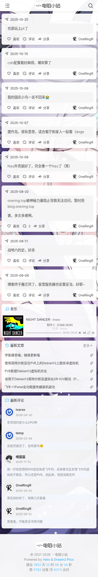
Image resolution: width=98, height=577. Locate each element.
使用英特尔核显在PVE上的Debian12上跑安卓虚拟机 (42, 363)
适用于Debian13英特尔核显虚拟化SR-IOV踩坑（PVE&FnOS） (42, 379)
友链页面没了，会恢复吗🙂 (25, 446)
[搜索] (90, 5)
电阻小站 (61, 554)
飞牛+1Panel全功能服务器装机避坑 (30, 387)
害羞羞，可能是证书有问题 (25, 521)
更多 (86, 345)
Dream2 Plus (64, 559)
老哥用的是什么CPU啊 (22, 422)
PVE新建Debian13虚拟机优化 (26, 371)
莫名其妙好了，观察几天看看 (26, 498)
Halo (46, 559)
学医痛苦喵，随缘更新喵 (22, 355)
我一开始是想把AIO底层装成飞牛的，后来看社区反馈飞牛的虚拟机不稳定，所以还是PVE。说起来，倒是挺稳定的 (48, 471)
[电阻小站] (49, 5)
